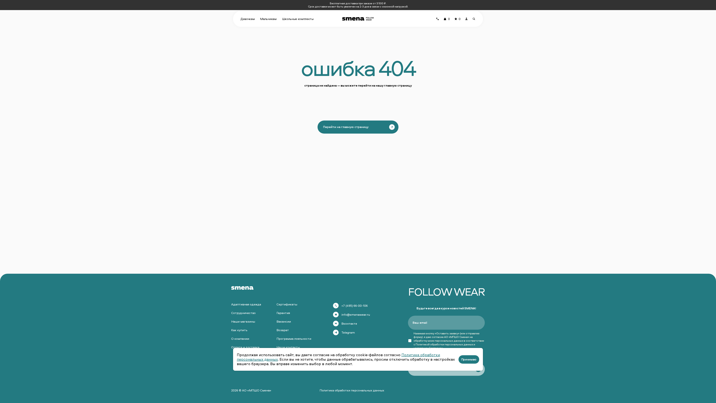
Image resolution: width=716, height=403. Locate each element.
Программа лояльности (294, 339)
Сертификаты (287, 304)
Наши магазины (243, 321)
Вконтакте (349, 323)
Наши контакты (288, 347)
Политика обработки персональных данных (352, 390)
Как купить (239, 330)
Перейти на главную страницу (346, 127)
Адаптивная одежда (246, 304)
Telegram (348, 332)
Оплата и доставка (245, 347)
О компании (240, 339)
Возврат (283, 330)
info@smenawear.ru (355, 315)
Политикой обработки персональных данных (444, 344)
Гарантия (283, 313)
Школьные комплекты (298, 19)
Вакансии (284, 321)
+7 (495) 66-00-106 (354, 306)
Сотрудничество (243, 313)
